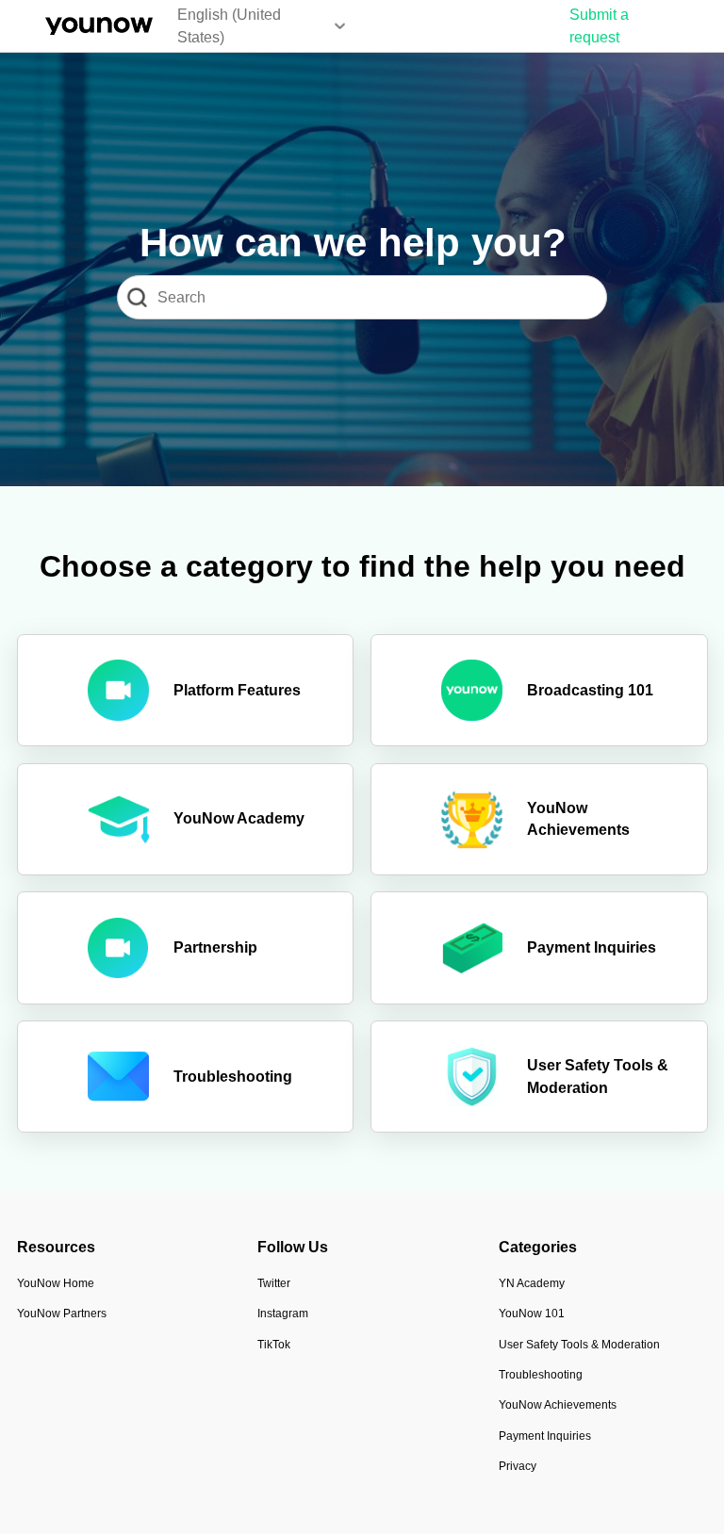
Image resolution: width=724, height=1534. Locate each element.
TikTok (273, 1344)
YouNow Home (55, 1283)
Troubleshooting (541, 1374)
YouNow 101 (532, 1313)
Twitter (273, 1283)
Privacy (517, 1466)
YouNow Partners (62, 1313)
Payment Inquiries (545, 1436)
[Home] (99, 26)
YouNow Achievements (558, 1405)
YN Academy (532, 1283)
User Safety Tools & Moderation (579, 1344)
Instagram (282, 1313)
